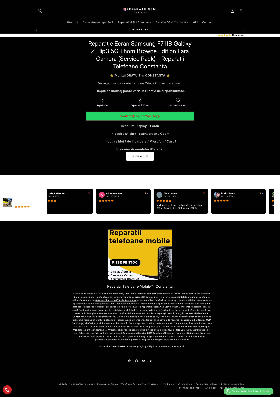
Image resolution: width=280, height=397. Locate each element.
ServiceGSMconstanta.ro (82, 384)
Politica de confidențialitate (177, 384)
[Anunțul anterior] (36, 29)
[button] (40, 11)
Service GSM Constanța (177, 307)
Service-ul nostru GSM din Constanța (115, 300)
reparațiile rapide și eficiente (140, 293)
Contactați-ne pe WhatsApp (140, 116)
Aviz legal (210, 387)
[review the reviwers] (83, 193)
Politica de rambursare (231, 387)
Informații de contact (189, 387)
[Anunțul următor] (244, 29)
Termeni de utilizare (206, 384)
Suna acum (140, 156)
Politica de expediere (232, 384)
